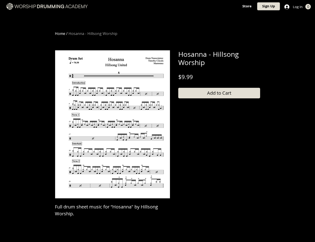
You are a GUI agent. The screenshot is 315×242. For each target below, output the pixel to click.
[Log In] (286, 7)
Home (60, 33)
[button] (308, 6)
